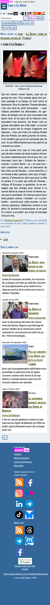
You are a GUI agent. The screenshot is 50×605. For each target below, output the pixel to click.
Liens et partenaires (23, 461)
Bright (10, 13)
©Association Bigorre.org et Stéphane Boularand (25, 573)
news (41, 18)
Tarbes (26, 38)
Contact (17, 454)
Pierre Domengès (10, 275)
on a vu (33, 18)
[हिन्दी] (43, 13)
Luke (20, 34)
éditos (17, 23)
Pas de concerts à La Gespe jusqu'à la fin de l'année (37, 358)
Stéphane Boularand (13, 220)
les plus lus (27, 23)
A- (1, 13)
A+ (4, 13)
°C (20, 13)
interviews (7, 23)
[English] (31, 13)
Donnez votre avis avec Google (25, 567)
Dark (15, 13)
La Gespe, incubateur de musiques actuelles (37, 266)
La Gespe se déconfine (34, 311)
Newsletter (19, 465)
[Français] (27, 14)
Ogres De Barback (11, 415)
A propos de (21, 449)
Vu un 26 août (9, 27)
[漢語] (39, 13)
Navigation (4, 6)
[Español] (35, 13)
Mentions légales (21, 458)
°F (23, 13)
